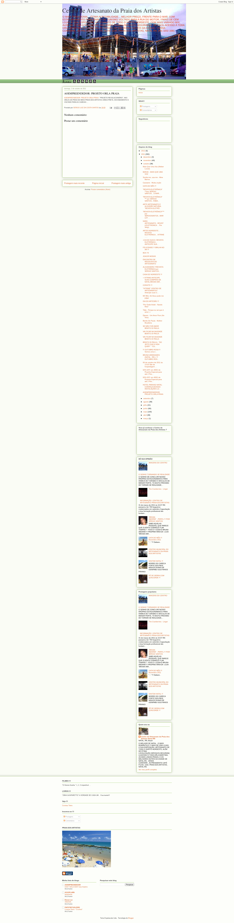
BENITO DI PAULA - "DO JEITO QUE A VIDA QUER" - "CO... (152, 344)
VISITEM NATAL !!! (156, 561)
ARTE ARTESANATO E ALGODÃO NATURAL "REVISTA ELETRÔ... (152, 206)
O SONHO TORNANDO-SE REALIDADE (154, 474)
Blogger (130, 918)
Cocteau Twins (67, 805)
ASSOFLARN (69, 892)
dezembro (147, 157)
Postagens (145, 106)
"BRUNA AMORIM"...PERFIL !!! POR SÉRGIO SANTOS (159, 519)
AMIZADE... (68, 902)
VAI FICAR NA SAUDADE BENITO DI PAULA (152, 333)
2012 (143, 151)
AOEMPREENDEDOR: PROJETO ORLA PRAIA (81, 98)
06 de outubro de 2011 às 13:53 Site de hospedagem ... (153, 364)
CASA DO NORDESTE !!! (152, 274)
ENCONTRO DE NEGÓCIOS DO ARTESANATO (150, 262)
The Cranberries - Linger (158, 489)
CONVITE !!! (147, 285)
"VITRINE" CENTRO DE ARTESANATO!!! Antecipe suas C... (152, 290)
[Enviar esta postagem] (110, 108)
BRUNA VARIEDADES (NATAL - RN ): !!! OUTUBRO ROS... (151, 357)
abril (145, 415)
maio (145, 412)
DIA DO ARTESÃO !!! (151, 301)
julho (145, 405)
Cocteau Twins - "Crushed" (73, 909)
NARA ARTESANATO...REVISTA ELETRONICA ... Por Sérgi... (153, 224)
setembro (147, 398)
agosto (146, 402)
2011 (143, 154)
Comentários (146, 110)
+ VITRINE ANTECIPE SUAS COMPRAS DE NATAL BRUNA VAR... (152, 280)
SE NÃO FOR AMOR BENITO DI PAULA (151, 327)
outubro (146, 164)
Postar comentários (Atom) (100, 189)
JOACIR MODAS (149, 256)
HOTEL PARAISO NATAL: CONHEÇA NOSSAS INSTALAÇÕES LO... (152, 387)
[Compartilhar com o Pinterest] (124, 108)
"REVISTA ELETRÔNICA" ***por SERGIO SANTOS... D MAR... (152, 191)
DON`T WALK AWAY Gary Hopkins (76, 887)
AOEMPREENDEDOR (73, 885)
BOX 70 (146, 253)
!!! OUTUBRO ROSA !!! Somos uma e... (152, 351)
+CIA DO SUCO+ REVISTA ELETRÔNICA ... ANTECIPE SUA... (153, 242)
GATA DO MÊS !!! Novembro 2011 (155, 539)
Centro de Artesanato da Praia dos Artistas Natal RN (155, 738)
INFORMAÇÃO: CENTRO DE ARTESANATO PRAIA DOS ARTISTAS (154, 502)
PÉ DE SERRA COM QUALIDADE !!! (156, 577)
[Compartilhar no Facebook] (122, 108)
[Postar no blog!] (117, 108)
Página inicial (98, 183)
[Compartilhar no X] (120, 108)
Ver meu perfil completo (148, 770)
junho (145, 408)
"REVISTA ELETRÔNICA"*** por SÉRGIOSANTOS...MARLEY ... (153, 215)
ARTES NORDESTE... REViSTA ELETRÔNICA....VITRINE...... (153, 234)
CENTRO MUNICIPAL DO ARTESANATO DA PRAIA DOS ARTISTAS (158, 551)
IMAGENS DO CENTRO (158, 463)
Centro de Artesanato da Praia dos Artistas (111, 10)
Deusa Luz (69, 900)
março (146, 418)
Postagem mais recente (74, 183)
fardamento (68, 894)
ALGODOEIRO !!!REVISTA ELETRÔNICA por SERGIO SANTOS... (153, 269)
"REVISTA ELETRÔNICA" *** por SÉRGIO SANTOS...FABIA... (152, 199)
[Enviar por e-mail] (115, 108)
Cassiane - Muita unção (152, 183)
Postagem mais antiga (121, 183)
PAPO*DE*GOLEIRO (72, 907)
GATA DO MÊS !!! (149, 186)
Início (141, 93)
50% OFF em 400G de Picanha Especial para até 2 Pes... (152, 372)
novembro (147, 160)
